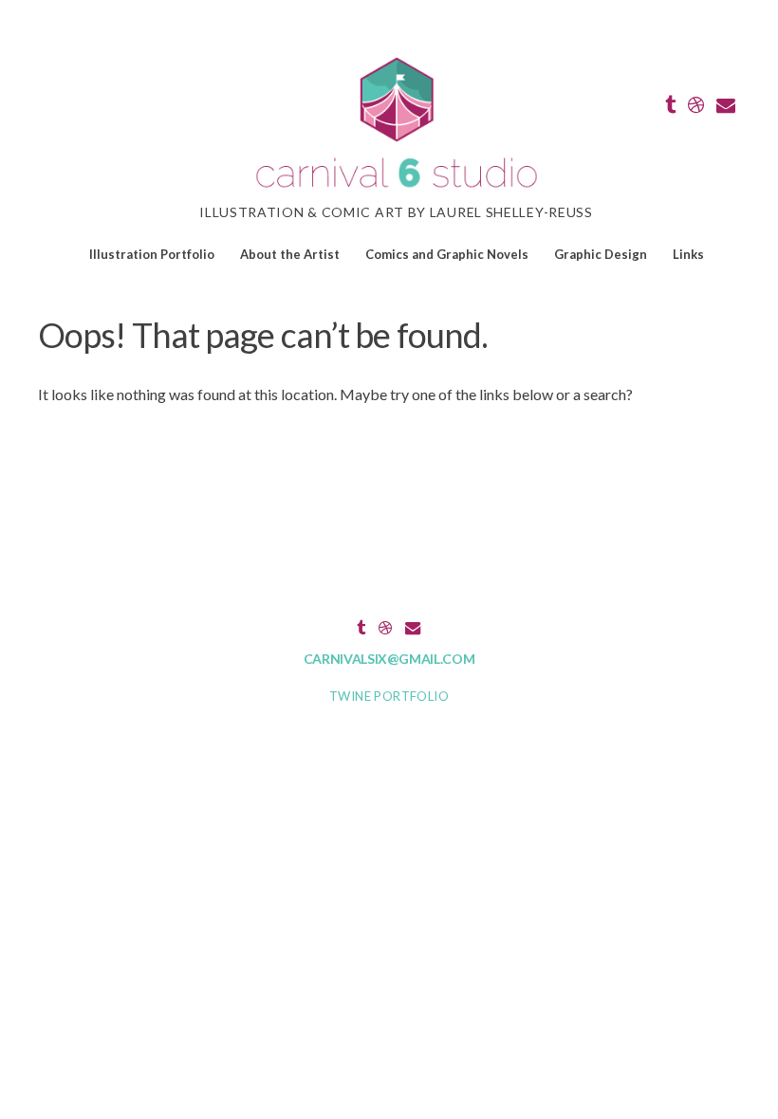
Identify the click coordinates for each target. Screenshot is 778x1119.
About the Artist (290, 254)
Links (688, 254)
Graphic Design (600, 254)
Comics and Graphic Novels (446, 254)
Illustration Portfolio (151, 254)
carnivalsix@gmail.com (389, 659)
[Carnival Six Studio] (396, 190)
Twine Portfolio (389, 696)
